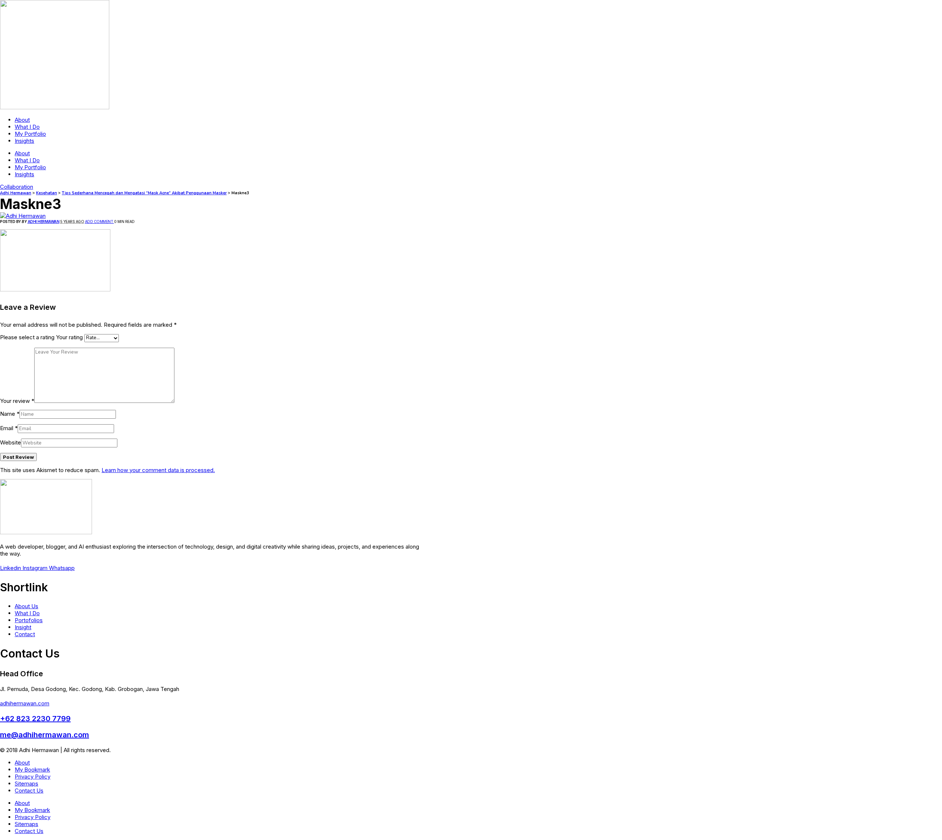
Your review (17, 400)
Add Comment (99, 221)
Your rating (69, 337)
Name (10, 413)
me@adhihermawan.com (44, 734)
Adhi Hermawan (44, 221)
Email (9, 428)
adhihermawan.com (24, 703)
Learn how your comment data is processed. (158, 470)
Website (10, 442)
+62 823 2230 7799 (35, 718)
